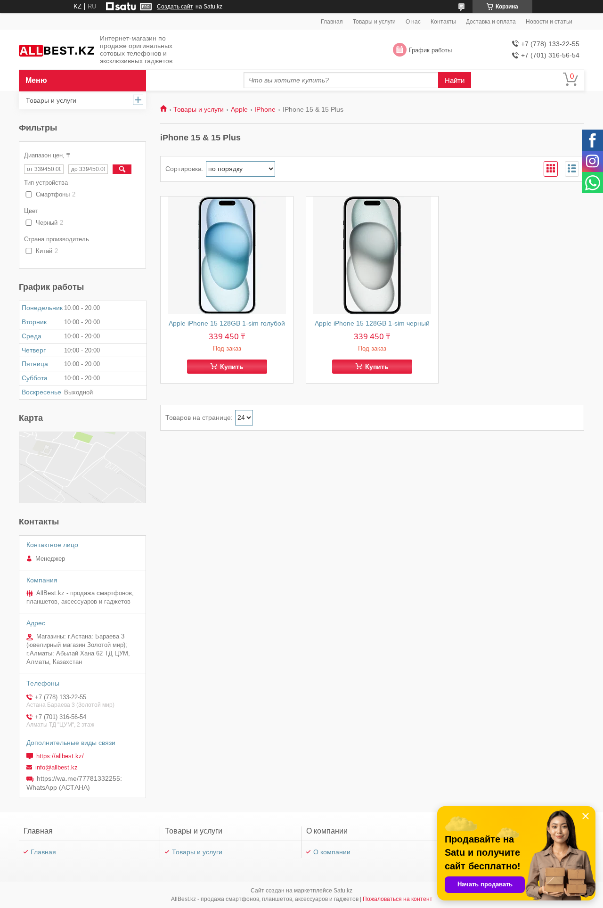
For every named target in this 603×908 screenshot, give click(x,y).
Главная (332, 21)
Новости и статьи (549, 21)
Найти (454, 80)
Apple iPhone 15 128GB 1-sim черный (372, 323)
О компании (331, 852)
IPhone (265, 109)
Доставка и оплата (491, 21)
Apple (239, 109)
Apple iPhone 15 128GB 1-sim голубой (227, 323)
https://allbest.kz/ (60, 756)
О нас (413, 21)
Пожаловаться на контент (397, 899)
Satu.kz (343, 890)
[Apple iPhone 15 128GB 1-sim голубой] (227, 255)
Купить (232, 366)
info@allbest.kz (56, 767)
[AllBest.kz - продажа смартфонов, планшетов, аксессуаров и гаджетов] (56, 50)
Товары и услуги (374, 21)
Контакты (443, 21)
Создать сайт (175, 6)
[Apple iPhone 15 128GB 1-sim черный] (372, 255)
